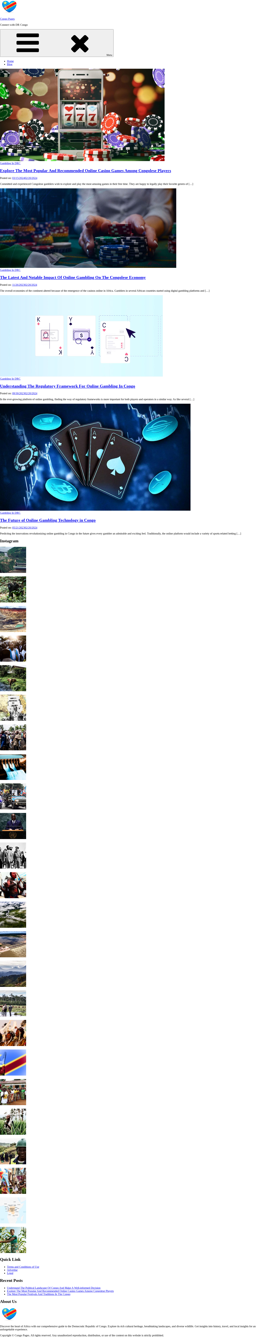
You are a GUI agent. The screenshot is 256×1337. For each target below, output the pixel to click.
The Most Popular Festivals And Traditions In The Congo (38, 1294)
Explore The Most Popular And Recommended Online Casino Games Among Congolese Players (85, 170)
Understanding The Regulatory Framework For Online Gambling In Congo (67, 386)
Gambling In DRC (10, 163)
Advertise (12, 1269)
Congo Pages (7, 18)
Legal (10, 1273)
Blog (9, 64)
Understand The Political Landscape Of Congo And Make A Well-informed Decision (53, 1287)
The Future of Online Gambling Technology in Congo (48, 520)
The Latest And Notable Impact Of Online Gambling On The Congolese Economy (73, 277)
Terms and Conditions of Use (23, 1266)
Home (10, 61)
